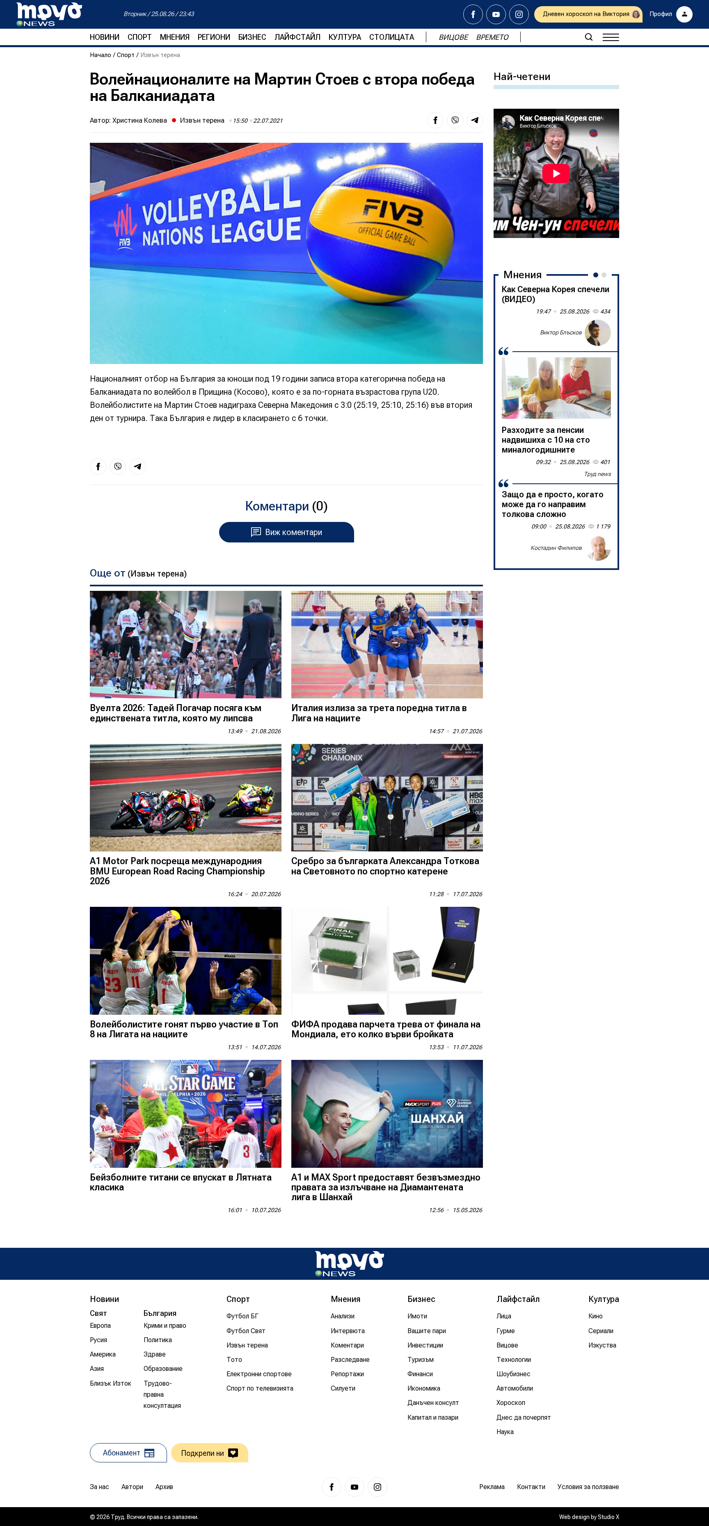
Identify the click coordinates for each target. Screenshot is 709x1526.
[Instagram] (519, 14)
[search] (589, 37)
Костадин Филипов (556, 547)
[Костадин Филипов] (598, 548)
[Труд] (349, 1263)
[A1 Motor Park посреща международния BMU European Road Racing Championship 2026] (185, 798)
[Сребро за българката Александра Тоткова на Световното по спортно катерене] (387, 798)
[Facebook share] (435, 120)
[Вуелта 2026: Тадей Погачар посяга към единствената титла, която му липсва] (185, 645)
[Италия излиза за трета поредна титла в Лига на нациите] (387, 645)
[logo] (49, 14)
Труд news (597, 474)
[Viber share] (455, 120)
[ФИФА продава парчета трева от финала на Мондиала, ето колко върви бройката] (387, 961)
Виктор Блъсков (561, 332)
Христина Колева (139, 120)
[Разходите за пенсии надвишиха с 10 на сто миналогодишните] (556, 388)
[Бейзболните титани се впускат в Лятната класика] (185, 1114)
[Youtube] (496, 14)
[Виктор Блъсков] (598, 333)
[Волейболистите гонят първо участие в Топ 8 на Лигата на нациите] (185, 961)
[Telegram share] (475, 120)
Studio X (608, 1517)
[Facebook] (473, 14)
